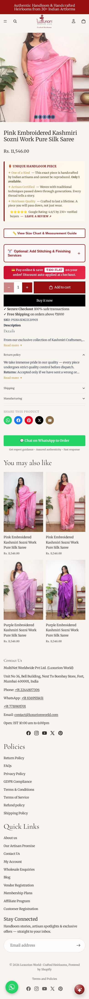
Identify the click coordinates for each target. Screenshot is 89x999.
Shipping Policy (16, 813)
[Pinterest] (29, 420)
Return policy (12, 354)
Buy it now (45, 300)
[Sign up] (78, 945)
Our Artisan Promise (19, 846)
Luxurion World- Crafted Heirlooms (43, 965)
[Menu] (5, 21)
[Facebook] (18, 420)
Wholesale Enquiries (19, 869)
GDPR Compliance (18, 782)
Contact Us (12, 854)
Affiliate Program (17, 901)
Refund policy (14, 805)
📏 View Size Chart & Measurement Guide (45, 233)
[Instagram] (36, 733)
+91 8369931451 (32, 698)
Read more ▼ (13, 345)
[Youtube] (44, 733)
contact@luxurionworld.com (36, 715)
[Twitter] (52, 733)
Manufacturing (13, 398)
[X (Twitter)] (39, 420)
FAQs (8, 766)
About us (10, 838)
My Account (13, 862)
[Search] (15, 21)
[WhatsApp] (8, 420)
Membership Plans (18, 893)
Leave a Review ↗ (38, 216)
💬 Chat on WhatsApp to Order (44, 441)
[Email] (50, 420)
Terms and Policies (44, 978)
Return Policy (14, 758)
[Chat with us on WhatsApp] (11, 987)
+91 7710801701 (15, 706)
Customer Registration (21, 909)
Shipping (9, 388)
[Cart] (84, 21)
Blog (7, 877)
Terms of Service (16, 797)
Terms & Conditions (19, 790)
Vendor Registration (19, 885)
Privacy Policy (14, 774)
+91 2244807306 (27, 690)
